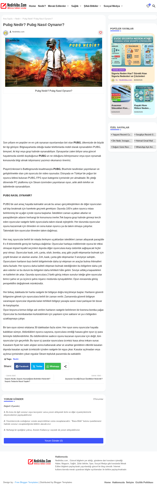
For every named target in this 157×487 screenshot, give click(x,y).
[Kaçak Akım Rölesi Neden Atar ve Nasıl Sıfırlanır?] (143, 93)
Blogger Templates (63, 482)
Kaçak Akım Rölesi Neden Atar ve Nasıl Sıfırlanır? (141, 107)
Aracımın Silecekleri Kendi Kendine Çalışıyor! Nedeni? (120, 107)
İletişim (130, 482)
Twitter (39, 366)
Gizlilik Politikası (144, 482)
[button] (154, 6)
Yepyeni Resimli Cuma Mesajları (123, 135)
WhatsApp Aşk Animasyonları (146, 147)
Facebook (24, 366)
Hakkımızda (118, 482)
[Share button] (65, 366)
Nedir (17, 19)
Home (32, 6)
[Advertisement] (53, 119)
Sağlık (74, 6)
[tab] (32, 6)
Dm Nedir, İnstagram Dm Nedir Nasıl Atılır (123, 141)
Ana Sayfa (7, 19)
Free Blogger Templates (26, 482)
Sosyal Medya (112, 6)
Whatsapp (54, 366)
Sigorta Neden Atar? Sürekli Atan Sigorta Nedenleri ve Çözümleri (129, 74)
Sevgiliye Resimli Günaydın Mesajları (146, 135)
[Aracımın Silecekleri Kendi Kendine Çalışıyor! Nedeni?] (121, 93)
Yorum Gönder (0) (54, 440)
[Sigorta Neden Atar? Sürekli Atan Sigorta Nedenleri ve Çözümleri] (132, 51)
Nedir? (42, 6)
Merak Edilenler (57, 6)
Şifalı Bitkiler (91, 6)
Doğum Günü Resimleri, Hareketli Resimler (123, 147)
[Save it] (100, 32)
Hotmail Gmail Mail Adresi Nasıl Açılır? (146, 141)
